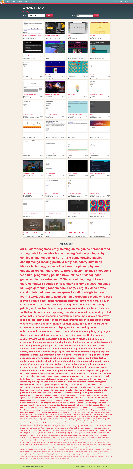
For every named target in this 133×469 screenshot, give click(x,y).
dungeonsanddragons (29, 454)
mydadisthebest (27, 195)
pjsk (40, 398)
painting (25, 308)
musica (97, 257)
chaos (53, 446)
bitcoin (58, 425)
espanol (101, 451)
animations (82, 378)
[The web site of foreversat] (55, 166)
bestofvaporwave (27, 56)
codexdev (26, 234)
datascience (64, 458)
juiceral (92, 76)
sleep (69, 367)
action (92, 58)
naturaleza (41, 456)
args (65, 414)
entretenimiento (50, 454)
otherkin (40, 430)
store (96, 117)
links (28, 392)
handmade (63, 444)
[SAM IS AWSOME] (78, 166)
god (27, 414)
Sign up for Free (119, 1)
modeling (103, 427)
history (25, 266)
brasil (54, 407)
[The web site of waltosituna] (33, 87)
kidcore (68, 432)
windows (24, 384)
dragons (78, 390)
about (48, 360)
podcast (96, 405)
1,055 (64, 155)
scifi (33, 308)
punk (64, 308)
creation (96, 432)
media (94, 296)
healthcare (104, 428)
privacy (108, 400)
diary (23, 283)
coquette (55, 384)
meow (49, 398)
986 (87, 155)
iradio (25, 37)
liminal (107, 437)
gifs (44, 398)
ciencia (91, 454)
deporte (27, 417)
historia (31, 414)
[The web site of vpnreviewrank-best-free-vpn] (55, 205)
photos (71, 339)
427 (42, 214)
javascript (51, 339)
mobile (21, 440)
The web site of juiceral (95, 74)
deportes (48, 395)
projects (84, 364)
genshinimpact (98, 437)
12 (109, 234)
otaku (74, 434)
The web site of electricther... (30, 213)
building (71, 437)
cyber (108, 419)
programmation (104, 444)
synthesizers (61, 449)
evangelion (44, 451)
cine (67, 395)
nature (49, 270)
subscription (96, 137)
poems (105, 370)
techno (72, 425)
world (100, 58)
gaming (70, 253)
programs (31, 444)
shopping (95, 351)
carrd (60, 392)
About (78, 466)
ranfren (27, 458)
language (69, 351)
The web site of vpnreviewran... (53, 213)
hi (94, 425)
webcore (47, 342)
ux (61, 442)
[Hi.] (33, 146)
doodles (84, 444)
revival (109, 447)
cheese (106, 453)
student (104, 410)
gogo (48, 176)
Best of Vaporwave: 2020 (29, 55)
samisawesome (72, 175)
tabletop (37, 427)
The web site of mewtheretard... (75, 74)
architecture (55, 348)
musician (69, 456)
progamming (73, 407)
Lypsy (69, 35)
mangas (35, 428)
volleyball (88, 405)
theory (27, 442)
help (99, 419)
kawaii (75, 292)
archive (70, 312)
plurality (49, 419)
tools (92, 78)
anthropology (28, 434)
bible (94, 430)
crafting (77, 354)
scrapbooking (80, 434)
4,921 (109, 76)
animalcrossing (40, 453)
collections (68, 453)
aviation (38, 435)
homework (91, 435)
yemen (53, 137)
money (84, 360)
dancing (107, 376)
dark (88, 398)
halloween (89, 430)
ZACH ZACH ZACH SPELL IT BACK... (77, 233)
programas (88, 428)
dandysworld (36, 444)
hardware (94, 423)
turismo (89, 434)
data (72, 398)
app (29, 381)
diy (83, 308)
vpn (52, 216)
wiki (83, 376)
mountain (93, 97)
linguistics (106, 373)
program (75, 316)
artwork (48, 428)
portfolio (58, 262)
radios (47, 37)
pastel (100, 417)
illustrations (57, 442)
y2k (75, 288)
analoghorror (27, 439)
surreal (53, 435)
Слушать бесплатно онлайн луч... (32, 35)
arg (81, 288)
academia (70, 430)
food (77, 78)
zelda (49, 451)
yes (50, 97)
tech (23, 275)
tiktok (100, 425)
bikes (21, 446)
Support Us (32, 1)
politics (56, 275)
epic (75, 97)
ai (86, 288)
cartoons (80, 283)
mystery (46, 384)
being (53, 196)
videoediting (29, 423)
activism (32, 405)
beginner (29, 456)
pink (59, 283)
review (108, 442)
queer (66, 292)
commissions (83, 312)
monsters (46, 427)
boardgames (62, 405)
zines (57, 331)
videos (92, 288)
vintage (80, 339)
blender (97, 392)
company (58, 444)
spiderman (85, 442)
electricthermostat (28, 214)
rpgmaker (96, 440)
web (33, 78)
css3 (21, 454)
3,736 (64, 56)
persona (103, 421)
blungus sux (71, 55)
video (106, 283)
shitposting (75, 435)
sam (70, 176)
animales (36, 423)
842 (42, 175)
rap (55, 381)
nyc (38, 117)
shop (77, 351)
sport (48, 319)
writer (75, 439)
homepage (34, 430)
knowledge (63, 432)
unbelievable (102, 196)
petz (80, 435)
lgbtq (37, 323)
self (86, 456)
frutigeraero (48, 367)
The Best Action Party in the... (97, 55)
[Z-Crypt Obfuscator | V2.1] (78, 205)
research (35, 364)
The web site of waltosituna (30, 94)
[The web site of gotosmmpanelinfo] (100, 146)
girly (79, 417)
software (64, 316)
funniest (97, 236)
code (57, 176)
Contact (108, 466)
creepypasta (100, 381)
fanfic (22, 378)
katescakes (48, 76)
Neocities (25, 466)
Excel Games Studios (28, 173)
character (22, 442)
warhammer (70, 454)
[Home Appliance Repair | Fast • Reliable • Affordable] (100, 166)
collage (23, 407)
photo (41, 373)
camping (92, 444)
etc (73, 304)
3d (98, 308)
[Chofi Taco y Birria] (33, 107)
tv (52, 296)
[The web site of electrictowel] (78, 186)
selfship (65, 442)
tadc (74, 454)
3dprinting (23, 425)
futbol (32, 376)
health (90, 300)
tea (56, 414)
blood (42, 449)
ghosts (85, 439)
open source (31, 466)
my (27, 196)
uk (81, 196)
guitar (104, 323)
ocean (36, 395)
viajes (71, 449)
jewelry (34, 407)
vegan (26, 453)
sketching (74, 427)
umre (47, 234)
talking (64, 439)
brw (30, 78)
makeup (32, 316)
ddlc (108, 456)
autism (41, 370)
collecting (63, 373)
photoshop (47, 458)
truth (101, 440)
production (49, 405)
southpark (30, 425)
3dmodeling (45, 410)
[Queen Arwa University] (55, 126)
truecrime (60, 427)
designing (36, 410)
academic (99, 439)
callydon (70, 155)
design (50, 257)
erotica (30, 440)
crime (75, 449)
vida (44, 430)
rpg (82, 323)
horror (60, 257)
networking (104, 435)
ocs (75, 262)
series (71, 308)
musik (66, 454)
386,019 (41, 37)
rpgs (28, 407)
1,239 (42, 155)
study (23, 339)
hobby (76, 392)
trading (53, 423)
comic (103, 236)
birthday (32, 384)
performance (99, 442)
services (40, 421)
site (47, 364)
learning (25, 300)
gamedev (26, 279)
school (73, 279)
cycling (68, 439)
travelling (24, 410)
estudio (38, 442)
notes (68, 440)
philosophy (85, 266)
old (54, 417)
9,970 (42, 56)
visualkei (30, 453)
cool (48, 97)
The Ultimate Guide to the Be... (97, 134)
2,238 (109, 96)
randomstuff (109, 449)
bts (30, 410)
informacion (69, 446)
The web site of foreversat (51, 173)
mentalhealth (53, 376)
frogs (49, 435)
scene (79, 331)
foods (97, 400)
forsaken (68, 444)
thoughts (49, 345)
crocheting (59, 437)
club (77, 456)
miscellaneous (46, 456)
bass (98, 451)
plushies (39, 402)
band (76, 364)
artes (45, 421)
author (30, 428)
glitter (33, 446)
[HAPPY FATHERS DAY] (33, 186)
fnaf (84, 342)
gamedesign (49, 387)
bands (66, 428)
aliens (62, 378)
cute (27, 137)
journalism (91, 384)
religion (66, 323)
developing (34, 456)
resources (33, 390)
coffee (60, 345)
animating (67, 449)
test (44, 300)
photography (96, 253)
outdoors (92, 407)
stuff (23, 304)
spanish (23, 398)
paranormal (60, 400)
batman (80, 442)
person (95, 216)
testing (102, 357)
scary (72, 432)
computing (62, 417)
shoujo (59, 446)
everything (90, 331)
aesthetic (60, 296)
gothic (89, 376)
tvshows (59, 364)
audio (57, 398)
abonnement (52, 176)
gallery (71, 390)
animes (101, 364)
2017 (97, 97)
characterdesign (26, 395)
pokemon (98, 279)
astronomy (25, 357)
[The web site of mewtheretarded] (78, 67)
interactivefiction (57, 453)
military (99, 447)
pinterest (40, 405)
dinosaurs (55, 410)
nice (41, 236)
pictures (80, 78)
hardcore (48, 430)
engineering (60, 335)
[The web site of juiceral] (100, 67)
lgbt (22, 319)
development (34, 176)
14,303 (86, 37)
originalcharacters (95, 338)
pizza (70, 78)
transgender (41, 376)
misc (87, 414)
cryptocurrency (55, 449)
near (98, 176)
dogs (28, 288)
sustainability (44, 435)
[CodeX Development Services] (33, 225)
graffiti (62, 435)
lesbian (97, 410)
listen (28, 38)
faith (26, 456)
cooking (58, 78)
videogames (74, 58)
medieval (35, 432)
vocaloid (36, 300)
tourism (26, 432)
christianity (73, 400)
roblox (26, 176)
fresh (81, 157)
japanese (68, 364)
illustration (94, 283)
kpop (98, 262)
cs (31, 447)
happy (92, 38)
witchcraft (25, 364)
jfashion (83, 392)
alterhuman (83, 437)
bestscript (71, 214)
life (36, 279)
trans (107, 319)
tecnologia (60, 367)
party (98, 58)
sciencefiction (99, 434)
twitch (80, 402)
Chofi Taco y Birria (28, 114)
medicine (68, 381)
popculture (75, 387)
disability (27, 451)
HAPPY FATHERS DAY (29, 193)
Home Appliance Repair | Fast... (98, 173)
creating (51, 439)
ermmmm (49, 196)
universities (62, 137)
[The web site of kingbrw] (33, 67)
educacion (82, 345)
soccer (72, 345)
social (90, 342)
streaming (30, 97)
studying (56, 395)
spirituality (58, 342)
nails (28, 435)
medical (109, 425)
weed (99, 423)
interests (33, 370)
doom (81, 421)
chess (40, 384)
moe (67, 447)
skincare (104, 423)
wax (70, 137)
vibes (103, 446)
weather (54, 425)
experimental (82, 357)
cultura (51, 427)
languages (103, 331)
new (59, 38)
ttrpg (23, 335)
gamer (22, 423)
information (50, 354)
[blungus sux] (78, 47)
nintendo (68, 354)
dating (81, 453)
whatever (32, 419)
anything (71, 360)
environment (35, 417)
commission (86, 447)
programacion (74, 270)
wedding (40, 432)
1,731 (109, 116)
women (93, 434)
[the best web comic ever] (55, 186)
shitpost (109, 444)
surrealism (77, 425)
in (79, 196)
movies (39, 97)
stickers (88, 412)
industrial (46, 449)
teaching (24, 390)
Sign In (127, 1)
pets (66, 345)
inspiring (97, 196)
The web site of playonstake (75, 114)
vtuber (97, 342)
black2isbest (49, 56)
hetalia (22, 439)
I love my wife (71, 94)
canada (26, 157)
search (109, 430)
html (30, 275)
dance (41, 316)
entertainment (74, 157)
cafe (91, 414)
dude (101, 216)
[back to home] (3, 2)
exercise (95, 451)
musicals (97, 390)
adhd (82, 447)
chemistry (41, 414)
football (24, 312)
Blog (90, 466)
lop (25, 135)
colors (21, 430)
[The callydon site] (78, 146)
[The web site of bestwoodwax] (78, 126)
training (70, 447)
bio (78, 384)
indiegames (40, 400)
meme (60, 381)
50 (64, 234)
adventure (52, 392)
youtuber (59, 447)
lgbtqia (41, 425)
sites (26, 97)
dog (67, 387)
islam (92, 451)
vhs (79, 428)
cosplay (24, 351)
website (90, 304)
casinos (71, 117)
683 (87, 175)
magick (35, 454)
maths (54, 412)
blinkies (94, 357)
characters (26, 323)
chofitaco (26, 116)
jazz (41, 417)
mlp (103, 351)
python (100, 384)
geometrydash (43, 454)
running (23, 402)
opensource (27, 427)
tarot (69, 376)
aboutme (46, 323)
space (50, 300)
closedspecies (35, 439)
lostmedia (64, 446)
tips (37, 456)
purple (75, 428)
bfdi (53, 400)
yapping (22, 434)
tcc (27, 428)
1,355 (109, 135)
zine (40, 390)
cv (67, 437)
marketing (52, 316)
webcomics (75, 335)
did (99, 435)
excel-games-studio (28, 175)
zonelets (66, 402)
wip (42, 364)
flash (107, 421)
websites (39, 360)
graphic (48, 407)
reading (46, 262)
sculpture (79, 430)
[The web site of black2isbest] (55, 47)
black (70, 451)
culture (48, 304)
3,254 (64, 96)
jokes (111, 456)
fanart (96, 323)
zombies (109, 454)
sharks (108, 412)
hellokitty (69, 410)
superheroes (106, 440)
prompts (105, 456)
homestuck (43, 312)
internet (37, 292)
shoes (62, 430)
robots (97, 387)
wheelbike (93, 96)
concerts (94, 439)
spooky (48, 453)
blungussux (71, 56)
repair (95, 176)
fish (27, 373)
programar (62, 423)
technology (38, 266)
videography (78, 419)
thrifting (53, 430)
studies (106, 454)
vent (49, 412)
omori (37, 412)
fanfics (64, 440)
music (31, 38)
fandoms (24, 348)
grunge (62, 410)
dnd (28, 319)
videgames (52, 456)
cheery (96, 38)
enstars (43, 434)
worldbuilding (40, 296)
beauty (62, 339)
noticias (28, 447)
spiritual (39, 454)
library (70, 434)
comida (96, 312)
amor (63, 395)
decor (88, 444)
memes (56, 292)
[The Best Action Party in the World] (100, 47)
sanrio (40, 319)
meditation (39, 447)
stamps (73, 378)
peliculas (92, 378)
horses (105, 417)
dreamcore (68, 392)
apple (85, 446)
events (47, 373)
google (104, 449)
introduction (48, 390)
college (95, 417)
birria (33, 117)
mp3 (26, 38)
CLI (87, 466)
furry (68, 262)
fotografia (47, 402)
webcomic (82, 296)
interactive (60, 387)
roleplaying (74, 395)
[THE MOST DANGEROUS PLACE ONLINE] (33, 126)
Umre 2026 (48, 233)
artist (23, 316)
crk (54, 444)
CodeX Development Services (30, 233)
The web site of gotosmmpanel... (98, 154)
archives (87, 440)
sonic (52, 327)
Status (98, 466)
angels (62, 428)
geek (36, 446)
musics (74, 446)
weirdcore (67, 348)
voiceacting (80, 439)
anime (75, 249)
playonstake (71, 116)
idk (22, 288)
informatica (26, 354)
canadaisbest (27, 155)
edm (39, 428)
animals (52, 266)
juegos (31, 360)
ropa (41, 427)
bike (100, 97)
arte (68, 257)
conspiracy (56, 432)
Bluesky (42, 466)
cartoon (23, 381)
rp (103, 392)
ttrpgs (60, 354)
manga (35, 262)
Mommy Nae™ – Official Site (52, 94)
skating (39, 419)
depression (28, 437)
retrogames (23, 435)
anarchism (81, 412)
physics (65, 357)
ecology (22, 421)
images (22, 419)
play (76, 442)
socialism (86, 425)
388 (87, 214)
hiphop (49, 400)
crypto (78, 117)
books (59, 253)
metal (90, 319)
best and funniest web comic (97, 233)
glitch (60, 439)
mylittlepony (33, 442)
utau (104, 402)
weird (41, 339)
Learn (25, 1)
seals (44, 442)
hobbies (77, 342)
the (52, 117)
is (25, 196)
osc (56, 390)
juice (97, 78)
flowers (100, 345)
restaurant (27, 117)
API (94, 466)
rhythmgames (23, 447)
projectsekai (52, 458)
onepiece (35, 440)
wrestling (74, 402)
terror (107, 432)
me (83, 316)
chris (48, 117)
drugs (92, 437)
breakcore (31, 402)
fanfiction (61, 300)
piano (90, 392)
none (59, 407)
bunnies (97, 398)
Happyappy (93, 35)
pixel (106, 398)
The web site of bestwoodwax (75, 134)
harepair (92, 175)
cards (39, 440)
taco (31, 117)
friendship (50, 432)
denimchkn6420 (94, 195)
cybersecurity (96, 360)
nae (56, 97)
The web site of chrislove (51, 114)
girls (111, 414)
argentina (80, 456)
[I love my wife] (78, 87)
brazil (76, 432)
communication (79, 446)
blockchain (73, 444)
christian (81, 432)
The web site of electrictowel (75, 193)
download (59, 458)
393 (64, 214)
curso (83, 435)
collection (55, 419)
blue (80, 407)
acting (50, 414)
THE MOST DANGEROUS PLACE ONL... (33, 134)
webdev (69, 414)
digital (23, 360)
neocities (47, 446)
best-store (93, 116)
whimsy (39, 387)
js (108, 428)
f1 (53, 414)
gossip (45, 453)
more (31, 451)
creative (46, 351)
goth (33, 312)
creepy (104, 419)
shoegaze (42, 444)
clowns (22, 417)
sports (58, 270)
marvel (95, 376)
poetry (83, 262)
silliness (84, 454)
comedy (101, 335)
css (33, 319)
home (92, 400)
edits (21, 458)
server (89, 442)
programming (72, 38)
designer (102, 454)
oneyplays (83, 236)
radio (34, 38)
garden (48, 437)
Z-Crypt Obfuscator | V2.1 (74, 213)
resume (63, 376)
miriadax (85, 453)
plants (75, 323)
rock (69, 327)
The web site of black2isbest (52, 55)
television (70, 370)
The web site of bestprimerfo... (53, 154)
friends (56, 323)
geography (72, 405)
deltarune (46, 335)
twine (44, 417)
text (92, 432)
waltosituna (26, 96)
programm (78, 453)
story (76, 327)
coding (32, 236)
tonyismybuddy (94, 214)
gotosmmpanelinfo (95, 155)
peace (84, 456)
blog (70, 58)
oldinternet (49, 447)
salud (68, 425)
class (50, 449)
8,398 (87, 56)
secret (31, 458)
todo (96, 447)
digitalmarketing (64, 434)
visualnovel (56, 428)
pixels (83, 387)
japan (61, 351)
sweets (94, 446)
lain (32, 378)
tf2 (55, 405)
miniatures (73, 456)
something (97, 453)
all (77, 370)
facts (67, 451)
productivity (22, 456)
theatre (93, 364)
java (64, 427)
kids (73, 442)
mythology (87, 390)
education (49, 137)
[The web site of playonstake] (78, 107)
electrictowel (71, 195)
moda (32, 351)
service (36, 236)
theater (22, 414)
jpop (35, 414)
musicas (47, 440)
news (82, 300)
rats (85, 434)
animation (38, 257)
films (71, 296)
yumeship (94, 419)
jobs (57, 456)
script (70, 216)
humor (62, 390)
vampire (26, 444)
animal (42, 446)
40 (87, 234)
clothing (85, 351)
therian (88, 423)
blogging (85, 279)
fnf (39, 392)
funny (88, 323)
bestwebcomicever (50, 195)
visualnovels (81, 373)
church (63, 447)
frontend (80, 454)
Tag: (72, 15)
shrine (81, 400)
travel (66, 275)
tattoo (103, 437)
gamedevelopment (98, 367)
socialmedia (101, 407)
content (104, 442)
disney (34, 447)
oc (70, 288)
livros (46, 414)
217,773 (63, 37)
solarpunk (54, 447)
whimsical (39, 451)
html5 (76, 367)
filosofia (35, 449)
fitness (100, 354)
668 (109, 175)
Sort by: (25, 15)
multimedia (58, 421)
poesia (96, 435)
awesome (74, 176)
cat (58, 308)
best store (92, 114)
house (26, 216)
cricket (97, 430)
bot (80, 444)
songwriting (30, 449)
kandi (36, 425)
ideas (79, 427)
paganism (22, 451)
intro (51, 381)
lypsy (70, 37)
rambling (52, 453)
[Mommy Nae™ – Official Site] (55, 87)
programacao (87, 432)
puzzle (72, 373)
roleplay (61, 327)
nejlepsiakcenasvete (95, 56)
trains (88, 417)
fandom (99, 292)
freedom (71, 428)
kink (23, 454)
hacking (68, 342)
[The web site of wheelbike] (100, 87)
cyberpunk (25, 342)
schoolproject (77, 437)
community (68, 331)
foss (107, 439)
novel (74, 414)
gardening (40, 288)
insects (47, 423)
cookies (54, 78)
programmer (66, 421)
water (64, 437)
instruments (22, 453)
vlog (92, 410)
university (46, 439)
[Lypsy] (78, 28)
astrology (76, 376)
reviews (32, 339)
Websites (9, 1)
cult (58, 454)
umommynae (49, 96)
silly (55, 304)
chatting (104, 425)
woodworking (100, 456)
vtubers (83, 417)
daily (99, 444)
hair (39, 434)
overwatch (76, 451)
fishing (99, 428)
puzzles (72, 384)
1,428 (109, 56)
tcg (55, 456)
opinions (89, 456)
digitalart (91, 316)
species (29, 446)
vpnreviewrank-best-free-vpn (52, 214)
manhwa (43, 412)
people (22, 427)
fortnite (34, 392)
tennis (58, 434)
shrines (60, 440)
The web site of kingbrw (29, 74)
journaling (65, 304)
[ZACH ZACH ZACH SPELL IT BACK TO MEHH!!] (78, 225)
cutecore (32, 304)
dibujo (39, 446)
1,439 (87, 135)
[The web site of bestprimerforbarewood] (55, 146)
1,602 (42, 135)
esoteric (72, 440)
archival (42, 458)
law (102, 398)
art (75, 78)
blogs (35, 342)
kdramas (43, 437)
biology (92, 345)
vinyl (98, 446)
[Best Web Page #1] (100, 186)
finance (24, 370)
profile (61, 370)
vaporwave (27, 58)
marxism (63, 451)
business (73, 300)
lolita (94, 414)
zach (74, 236)
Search (15, 1)
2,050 (64, 116)
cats (33, 253)
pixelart (106, 312)
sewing (84, 327)
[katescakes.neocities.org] (55, 67)
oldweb (33, 348)
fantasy (68, 283)
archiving (38, 458)
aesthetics (89, 335)
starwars (50, 417)
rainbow (110, 453)
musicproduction (53, 440)
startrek (77, 444)
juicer (100, 78)
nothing (56, 360)
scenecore (24, 405)
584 (42, 195)
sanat (95, 444)
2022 (75, 117)
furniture (73, 137)
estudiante (32, 435)
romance (33, 373)
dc (109, 423)
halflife (93, 456)
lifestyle (63, 319)
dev (109, 410)
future (84, 449)
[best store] (100, 107)
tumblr (86, 421)
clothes (43, 327)
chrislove (48, 116)
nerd (80, 423)
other (54, 370)
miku (83, 423)
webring (60, 456)
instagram (44, 447)
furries (31, 367)
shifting (77, 454)
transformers (73, 412)
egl (106, 430)
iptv (92, 137)
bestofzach (71, 234)
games (29, 176)
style (29, 398)
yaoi (52, 364)
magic (54, 351)
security (100, 395)
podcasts (43, 428)
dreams (98, 373)
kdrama (87, 427)
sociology (68, 427)
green (49, 425)
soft (43, 440)
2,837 (87, 96)
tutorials (82, 440)
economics (97, 427)
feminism (87, 402)
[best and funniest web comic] (100, 225)
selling (101, 117)
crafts (102, 288)
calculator (92, 447)
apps (43, 378)
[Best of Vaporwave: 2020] (33, 47)
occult (38, 367)
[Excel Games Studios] (33, 166)
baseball (34, 421)
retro (82, 58)
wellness (57, 435)
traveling (89, 395)
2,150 (42, 116)
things (60, 412)
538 (109, 195)
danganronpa (25, 400)
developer (81, 381)
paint (56, 458)
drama (33, 427)
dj (36, 419)
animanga (22, 428)
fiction (105, 300)
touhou (90, 387)
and (94, 236)
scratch (83, 414)
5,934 (87, 76)
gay (40, 342)
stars (77, 398)
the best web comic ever (51, 193)
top (58, 137)
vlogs (48, 442)
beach (73, 451)
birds (63, 360)
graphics (91, 308)
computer (43, 348)
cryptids (89, 439)
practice (47, 444)
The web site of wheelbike (96, 94)
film (61, 266)
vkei (105, 395)
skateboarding (52, 378)
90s (78, 308)
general (105, 434)
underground (89, 446)
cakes (62, 78)
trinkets (42, 423)
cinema (51, 308)
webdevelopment (27, 387)
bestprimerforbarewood (51, 155)
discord (89, 348)
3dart (104, 439)
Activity (20, 1)
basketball (106, 342)
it (55, 345)
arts (40, 304)
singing (92, 354)
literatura (85, 410)
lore (83, 348)
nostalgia (87, 292)
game (75, 257)
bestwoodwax (71, 135)
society (26, 440)
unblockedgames (98, 449)
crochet (41, 308)
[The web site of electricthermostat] (33, 205)
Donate (83, 466)
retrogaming (70, 419)
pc (91, 417)
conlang (69, 442)
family (83, 384)
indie (55, 319)
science (89, 270)
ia (100, 446)
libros (82, 370)
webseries (48, 434)
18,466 (108, 37)
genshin (54, 373)
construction (87, 419)
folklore (77, 440)
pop (57, 417)
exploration (35, 453)
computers (35, 283)
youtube (49, 283)
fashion (81, 253)
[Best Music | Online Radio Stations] (55, 28)
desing (85, 451)
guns (95, 442)
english (44, 381)
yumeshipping (104, 447)
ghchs (104, 390)
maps (82, 427)
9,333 (42, 76)
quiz (56, 446)
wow (32, 216)
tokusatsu (34, 458)
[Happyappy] (100, 28)
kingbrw (26, 76)
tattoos (91, 425)
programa (35, 434)
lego (57, 423)
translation (51, 421)
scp (93, 449)
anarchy (91, 440)
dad (33, 196)
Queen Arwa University (51, 134)
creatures (73, 453)
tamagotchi (92, 453)
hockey (82, 428)
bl (53, 398)
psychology (58, 312)
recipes (35, 398)
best (37, 38)
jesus (102, 414)
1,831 (87, 116)
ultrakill (24, 446)
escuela (28, 421)
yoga (44, 419)
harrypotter (53, 437)
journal (79, 58)
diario (88, 454)
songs (94, 402)
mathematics (106, 387)
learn (75, 430)
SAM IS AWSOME (72, 173)
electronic (94, 412)
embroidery (81, 451)
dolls (48, 370)
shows (33, 97)
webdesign (38, 345)
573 (64, 195)
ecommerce (101, 412)
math (98, 300)
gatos (73, 357)
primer (50, 157)
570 (87, 195)
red (94, 454)
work (22, 373)
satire (26, 449)
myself (82, 395)
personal (33, 137)
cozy (22, 412)
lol (67, 400)
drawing (85, 257)
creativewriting (108, 446)
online (54, 38)
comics (25, 257)
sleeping (84, 367)
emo (102, 296)
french (51, 442)
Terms (102, 466)
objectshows (65, 398)
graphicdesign (77, 319)
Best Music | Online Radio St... (53, 35)
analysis (102, 430)
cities (96, 456)
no (95, 395)
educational (29, 412)
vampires (90, 370)
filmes (85, 407)
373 (109, 214)
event (68, 423)
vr (21, 376)
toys (28, 378)
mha (52, 451)
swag (87, 400)
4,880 (42, 96)
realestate (70, 417)
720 (64, 175)
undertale (99, 348)
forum (45, 425)
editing (99, 319)
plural (84, 430)
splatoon (90, 381)
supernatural (75, 421)
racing (30, 432)
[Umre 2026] (55, 225)
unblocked (62, 419)
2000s (63, 279)
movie (39, 351)
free (102, 137)
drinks (24, 458)
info (78, 360)
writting (26, 430)
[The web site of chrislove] (55, 107)
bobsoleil (71, 96)
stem (60, 451)
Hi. (24, 154)
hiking (100, 378)
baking (48, 78)
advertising (106, 451)
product (93, 117)
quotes (41, 439)
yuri (67, 378)
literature (71, 266)
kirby (66, 430)
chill (30, 430)
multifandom (63, 453)
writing (25, 253)
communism (57, 402)
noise (102, 400)
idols (87, 449)
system (90, 373)
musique (22, 449)
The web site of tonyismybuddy (97, 213)
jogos (37, 378)
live (42, 442)
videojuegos (92, 275)
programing (42, 275)
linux (47, 292)
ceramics (34, 437)
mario (107, 414)
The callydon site (72, 154)
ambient (54, 434)
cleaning (58, 430)
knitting (98, 370)
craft (33, 400)
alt (92, 398)
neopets (55, 454)
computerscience (94, 421)
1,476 (64, 135)
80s (78, 414)
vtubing (34, 451)
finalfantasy (62, 454)
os (50, 446)
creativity (103, 316)
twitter (89, 451)
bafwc (92, 234)
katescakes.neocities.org (51, 74)
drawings (36, 381)
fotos (57, 451)
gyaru (106, 378)
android (60, 414)
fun (98, 38)
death (64, 407)
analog (91, 427)
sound (55, 427)
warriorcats (74, 423)
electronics (33, 335)
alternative (38, 354)
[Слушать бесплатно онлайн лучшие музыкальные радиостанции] (33, 28)
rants (65, 435)
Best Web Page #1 (94, 193)
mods (88, 437)
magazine (22, 437)
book (108, 351)
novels (44, 392)
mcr (27, 419)
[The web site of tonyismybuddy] (100, 205)
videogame (103, 270)
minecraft (77, 275)
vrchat (81, 449)
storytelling (26, 345)
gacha (38, 437)
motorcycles (97, 454)
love (41, 279)
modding (64, 384)
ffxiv (99, 402)
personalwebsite (52, 357)
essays (26, 376)
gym (101, 376)
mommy (53, 97)
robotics (41, 407)
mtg (92, 442)
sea (68, 458)
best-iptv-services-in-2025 (96, 135)
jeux (103, 453)
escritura (22, 444)
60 (42, 234)
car (75, 410)
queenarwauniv (49, 135)
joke (88, 453)
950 (109, 155)
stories (80, 304)
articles (51, 444)
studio (39, 176)
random (53, 288)
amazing (93, 196)
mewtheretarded (72, 76)
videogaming (102, 432)
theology (70, 435)
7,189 (64, 76)
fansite (83, 398)
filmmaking (104, 405)
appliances (101, 176)
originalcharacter (76, 447)
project (76, 348)
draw (75, 417)
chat (107, 354)
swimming (63, 425)
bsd (52, 428)
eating (21, 432)
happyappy (93, 37)
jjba (72, 439)
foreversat (48, 175)
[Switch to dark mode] (131, 1)
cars (109, 296)
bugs (106, 360)
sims (39, 449)
